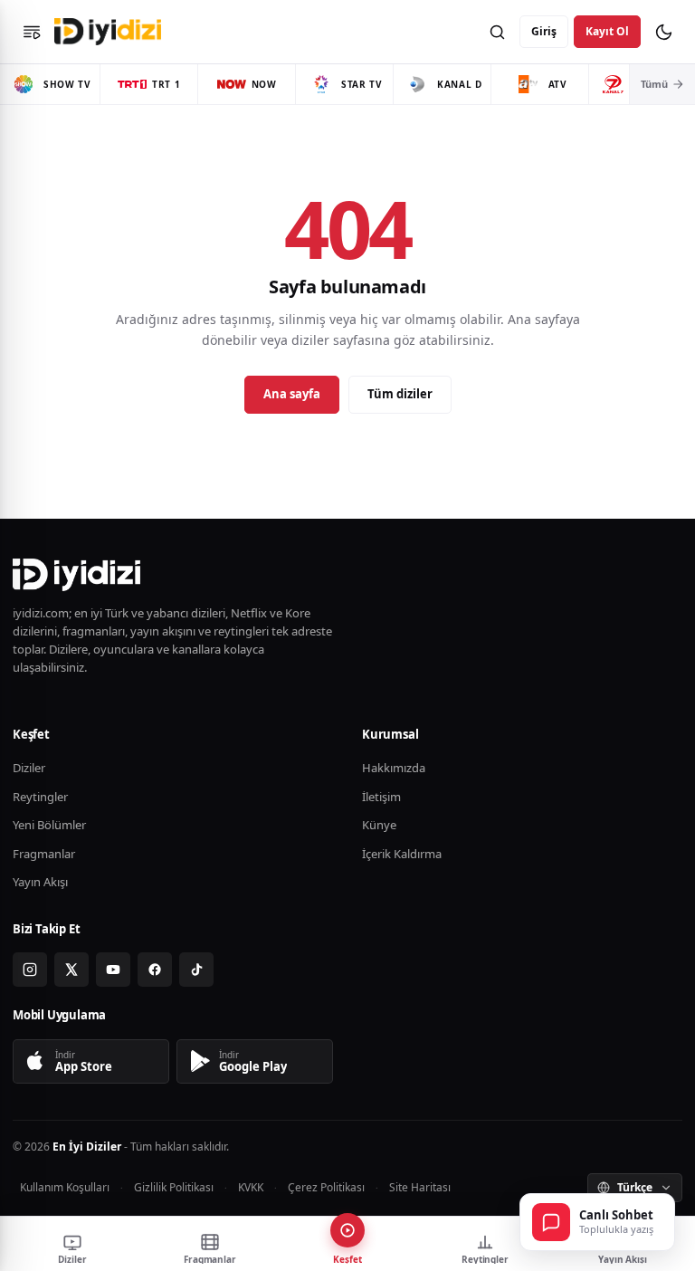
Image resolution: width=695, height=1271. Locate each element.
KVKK (250, 1187)
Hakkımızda (393, 768)
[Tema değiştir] (663, 32)
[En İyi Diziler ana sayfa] (110, 31)
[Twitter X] (71, 969)
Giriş (544, 31)
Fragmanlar (44, 854)
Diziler (29, 768)
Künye (379, 825)
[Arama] (497, 32)
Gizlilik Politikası (174, 1187)
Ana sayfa (291, 394)
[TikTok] (196, 969)
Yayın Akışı (40, 882)
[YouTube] (113, 969)
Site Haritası (420, 1187)
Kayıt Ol (607, 31)
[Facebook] (155, 969)
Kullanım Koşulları (64, 1187)
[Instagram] (30, 969)
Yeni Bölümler (49, 825)
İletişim (381, 796)
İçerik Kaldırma (402, 854)
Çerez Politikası (326, 1187)
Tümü (654, 84)
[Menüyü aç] (32, 32)
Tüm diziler (400, 394)
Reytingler (40, 796)
